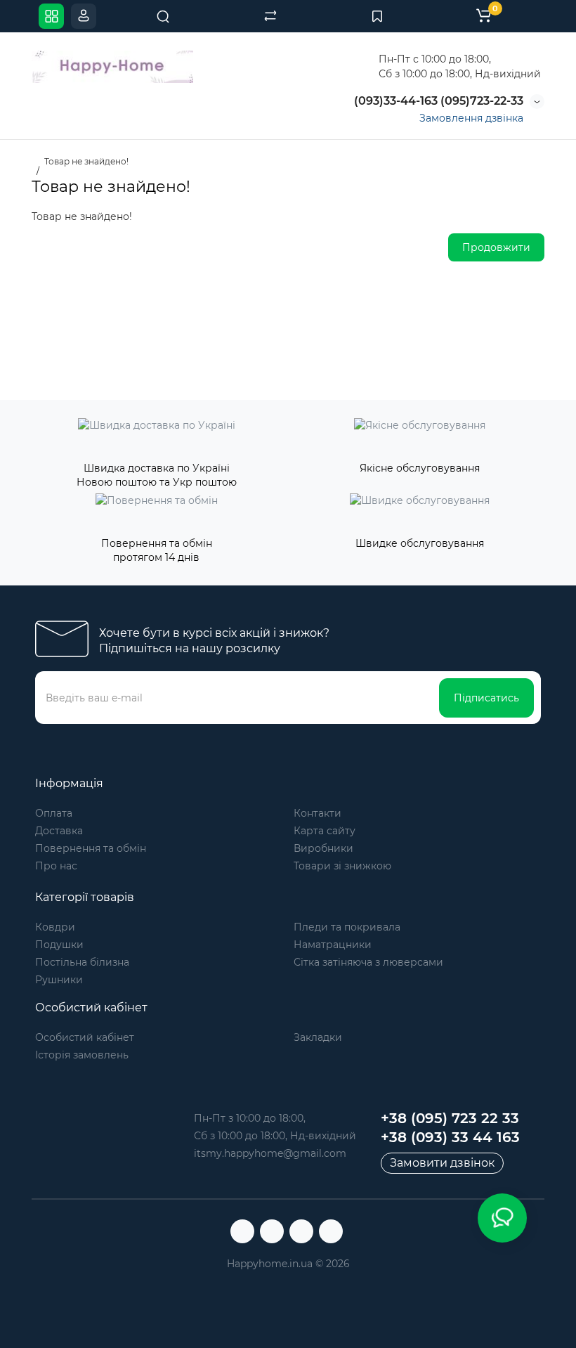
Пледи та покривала (347, 927)
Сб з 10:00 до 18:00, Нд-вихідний (275, 1135)
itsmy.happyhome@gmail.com (270, 1153)
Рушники (59, 979)
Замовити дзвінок (442, 1162)
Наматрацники (333, 944)
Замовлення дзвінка (471, 118)
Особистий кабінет (84, 1037)
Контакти (317, 813)
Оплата (53, 813)
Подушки (59, 944)
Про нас (56, 866)
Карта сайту (324, 830)
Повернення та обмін (90, 848)
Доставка (59, 830)
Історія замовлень (82, 1055)
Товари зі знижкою (342, 866)
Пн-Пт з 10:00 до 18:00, (250, 1118)
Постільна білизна (82, 962)
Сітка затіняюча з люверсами (368, 962)
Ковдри (55, 927)
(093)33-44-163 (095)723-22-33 (437, 101)
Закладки (318, 1037)
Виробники (323, 848)
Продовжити (496, 247)
